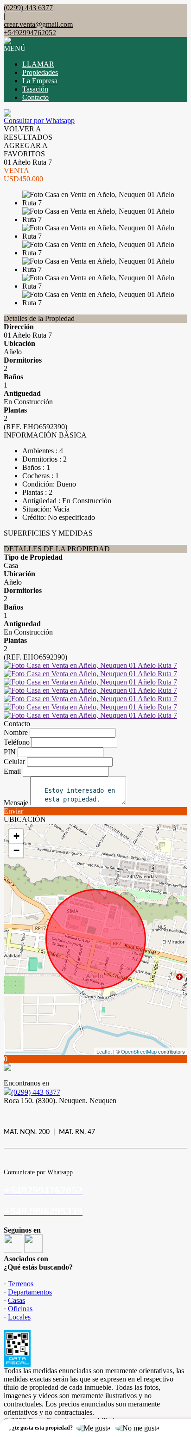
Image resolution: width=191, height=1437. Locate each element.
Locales (19, 1317)
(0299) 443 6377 (35, 1092)
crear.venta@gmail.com (38, 24)
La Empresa (39, 81)
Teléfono (17, 742)
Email (12, 771)
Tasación (35, 89)
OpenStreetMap (139, 1051)
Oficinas (20, 1309)
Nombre (16, 732)
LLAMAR (38, 64)
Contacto (35, 97)
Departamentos (30, 1292)
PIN (10, 752)
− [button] (16, 850)
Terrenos (20, 1284)
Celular (14, 761)
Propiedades (40, 72)
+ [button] (16, 836)
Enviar (13, 811)
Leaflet (104, 1051)
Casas (16, 1300)
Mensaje (16, 803)
